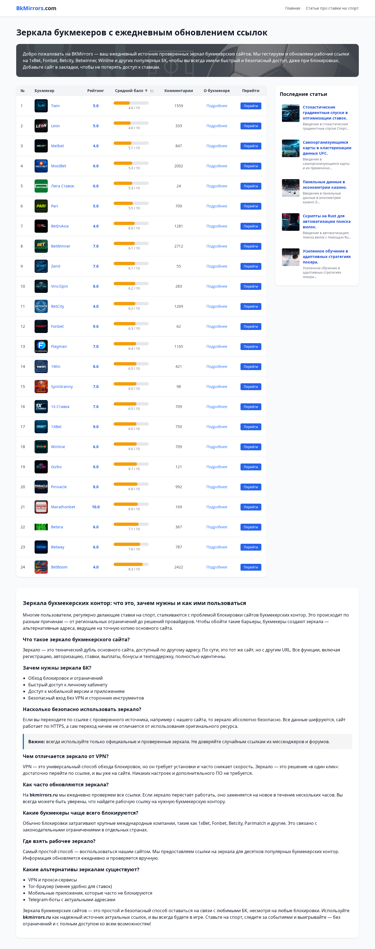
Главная (292, 8)
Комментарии (178, 90)
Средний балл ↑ (134, 90)
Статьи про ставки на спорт (332, 8)
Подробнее (216, 105)
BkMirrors (36, 8)
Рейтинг (95, 90)
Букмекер (44, 90)
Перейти (251, 106)
